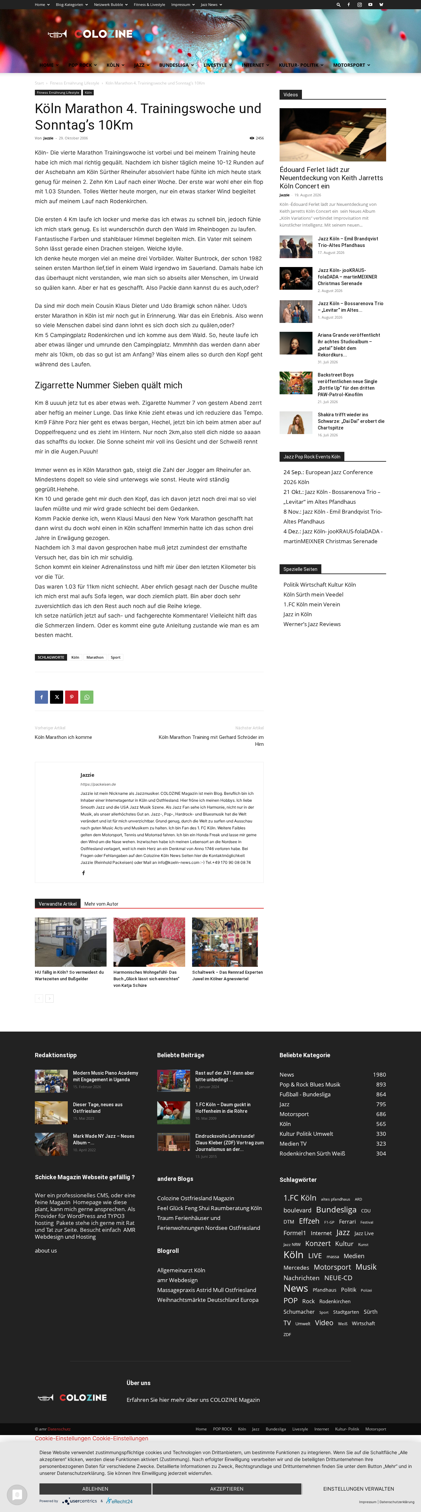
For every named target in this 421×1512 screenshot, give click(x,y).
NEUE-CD (338, 1277)
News (296, 1287)
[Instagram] (359, 4)
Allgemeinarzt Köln (181, 1270)
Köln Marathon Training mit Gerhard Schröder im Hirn (211, 740)
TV (287, 1322)
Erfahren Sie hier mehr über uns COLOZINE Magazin (193, 1399)
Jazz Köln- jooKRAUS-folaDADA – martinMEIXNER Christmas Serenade (347, 277)
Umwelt (302, 1324)
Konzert (318, 1243)
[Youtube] (370, 4)
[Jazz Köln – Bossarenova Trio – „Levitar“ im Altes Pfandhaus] (296, 311)
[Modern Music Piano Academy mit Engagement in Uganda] (51, 1081)
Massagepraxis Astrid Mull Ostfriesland (206, 1290)
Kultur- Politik (298, 65)
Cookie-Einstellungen (63, 1438)
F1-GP (329, 1222)
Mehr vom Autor (101, 904)
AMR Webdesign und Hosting (85, 1233)
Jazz (139, 65)
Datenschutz (59, 1429)
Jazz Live (364, 1233)
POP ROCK (80, 65)
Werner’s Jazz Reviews (312, 624)
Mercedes (296, 1267)
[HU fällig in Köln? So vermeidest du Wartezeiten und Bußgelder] (71, 942)
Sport (115, 657)
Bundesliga (174, 65)
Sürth (371, 1311)
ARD (358, 1199)
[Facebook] (349, 4)
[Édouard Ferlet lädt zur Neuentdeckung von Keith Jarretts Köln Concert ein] (333, 134)
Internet (253, 65)
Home (40, 4)
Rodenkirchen (335, 1301)
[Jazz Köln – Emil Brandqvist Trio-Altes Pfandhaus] (296, 246)
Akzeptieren (226, 1489)
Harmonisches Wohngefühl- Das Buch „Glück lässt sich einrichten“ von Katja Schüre (146, 979)
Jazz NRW (292, 1244)
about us (46, 1250)
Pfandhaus (324, 1290)
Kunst (363, 1244)
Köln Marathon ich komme (63, 737)
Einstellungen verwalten (358, 1489)
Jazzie (48, 137)
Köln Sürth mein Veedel (313, 594)
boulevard (297, 1210)
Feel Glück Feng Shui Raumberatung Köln (209, 1208)
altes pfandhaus (335, 1199)
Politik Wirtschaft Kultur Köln (320, 584)
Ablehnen (95, 1489)
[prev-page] (39, 998)
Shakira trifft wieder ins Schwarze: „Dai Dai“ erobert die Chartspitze (351, 421)
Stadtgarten (346, 1312)
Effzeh (309, 1220)
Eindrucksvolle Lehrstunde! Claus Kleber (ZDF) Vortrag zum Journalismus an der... (229, 1143)
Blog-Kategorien (69, 4)
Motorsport (349, 65)
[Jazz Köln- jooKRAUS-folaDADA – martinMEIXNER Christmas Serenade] (296, 278)
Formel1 (295, 1233)
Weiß (342, 1324)
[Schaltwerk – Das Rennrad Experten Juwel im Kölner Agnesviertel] (228, 942)
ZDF (287, 1334)
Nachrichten (302, 1277)
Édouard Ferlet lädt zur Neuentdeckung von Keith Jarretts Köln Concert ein (331, 178)
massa (333, 1256)
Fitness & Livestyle (149, 4)
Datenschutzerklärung (397, 1502)
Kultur (344, 1243)
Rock (308, 1301)
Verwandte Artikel (58, 904)
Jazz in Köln (298, 614)
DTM (289, 1221)
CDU (366, 1210)
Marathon (95, 657)
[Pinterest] (71, 697)
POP (291, 1300)
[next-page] (49, 998)
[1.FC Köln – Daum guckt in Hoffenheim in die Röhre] (173, 1112)
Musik (366, 1266)
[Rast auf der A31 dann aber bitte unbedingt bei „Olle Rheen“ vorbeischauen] (173, 1081)
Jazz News (209, 4)
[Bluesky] (381, 4)
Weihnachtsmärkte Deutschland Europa (208, 1300)
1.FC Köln (300, 1197)
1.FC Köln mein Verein (312, 604)
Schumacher (299, 1311)
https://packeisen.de (98, 784)
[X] (56, 697)
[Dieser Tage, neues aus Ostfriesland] (51, 1112)
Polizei (366, 1290)
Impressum (180, 4)
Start (39, 83)
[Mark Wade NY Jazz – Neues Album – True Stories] (51, 1144)
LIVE (315, 1255)
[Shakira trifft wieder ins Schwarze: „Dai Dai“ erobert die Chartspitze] (296, 422)
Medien (354, 1256)
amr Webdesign (177, 1280)
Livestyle (215, 65)
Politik (348, 1289)
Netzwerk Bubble (108, 4)
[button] (339, 4)
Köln (113, 65)
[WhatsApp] (86, 697)
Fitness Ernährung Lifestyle (74, 83)
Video (324, 1322)
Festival (366, 1222)
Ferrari (347, 1221)
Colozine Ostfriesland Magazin (195, 1198)
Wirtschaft (363, 1323)
